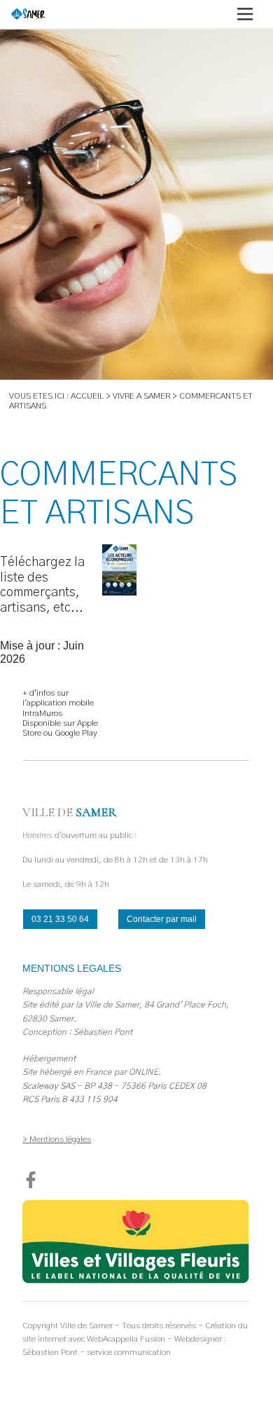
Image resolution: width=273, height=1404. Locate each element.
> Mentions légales (56, 1139)
